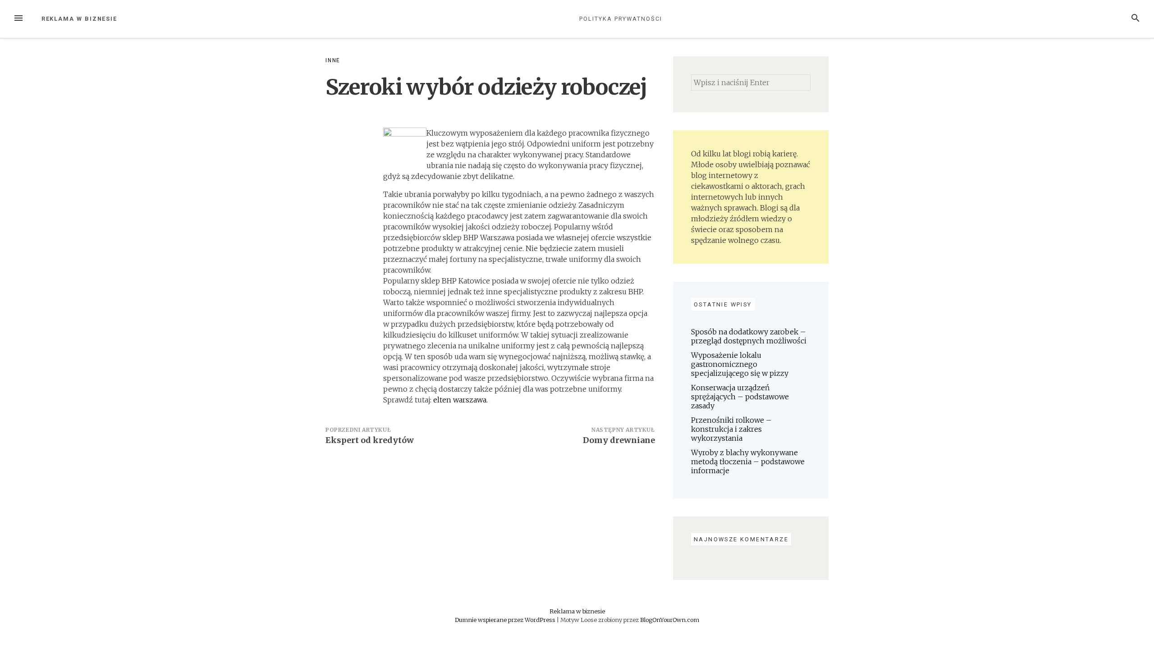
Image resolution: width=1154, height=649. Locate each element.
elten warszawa (459, 399)
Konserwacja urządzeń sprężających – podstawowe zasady (740, 396)
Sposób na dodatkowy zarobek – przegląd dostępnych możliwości (748, 336)
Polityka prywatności (620, 18)
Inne (332, 60)
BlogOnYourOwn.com (669, 619)
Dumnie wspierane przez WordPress (506, 619)
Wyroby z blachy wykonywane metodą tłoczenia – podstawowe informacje (748, 461)
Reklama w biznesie (79, 18)
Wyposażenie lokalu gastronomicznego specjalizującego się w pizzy (739, 364)
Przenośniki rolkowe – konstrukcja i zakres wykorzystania (731, 429)
